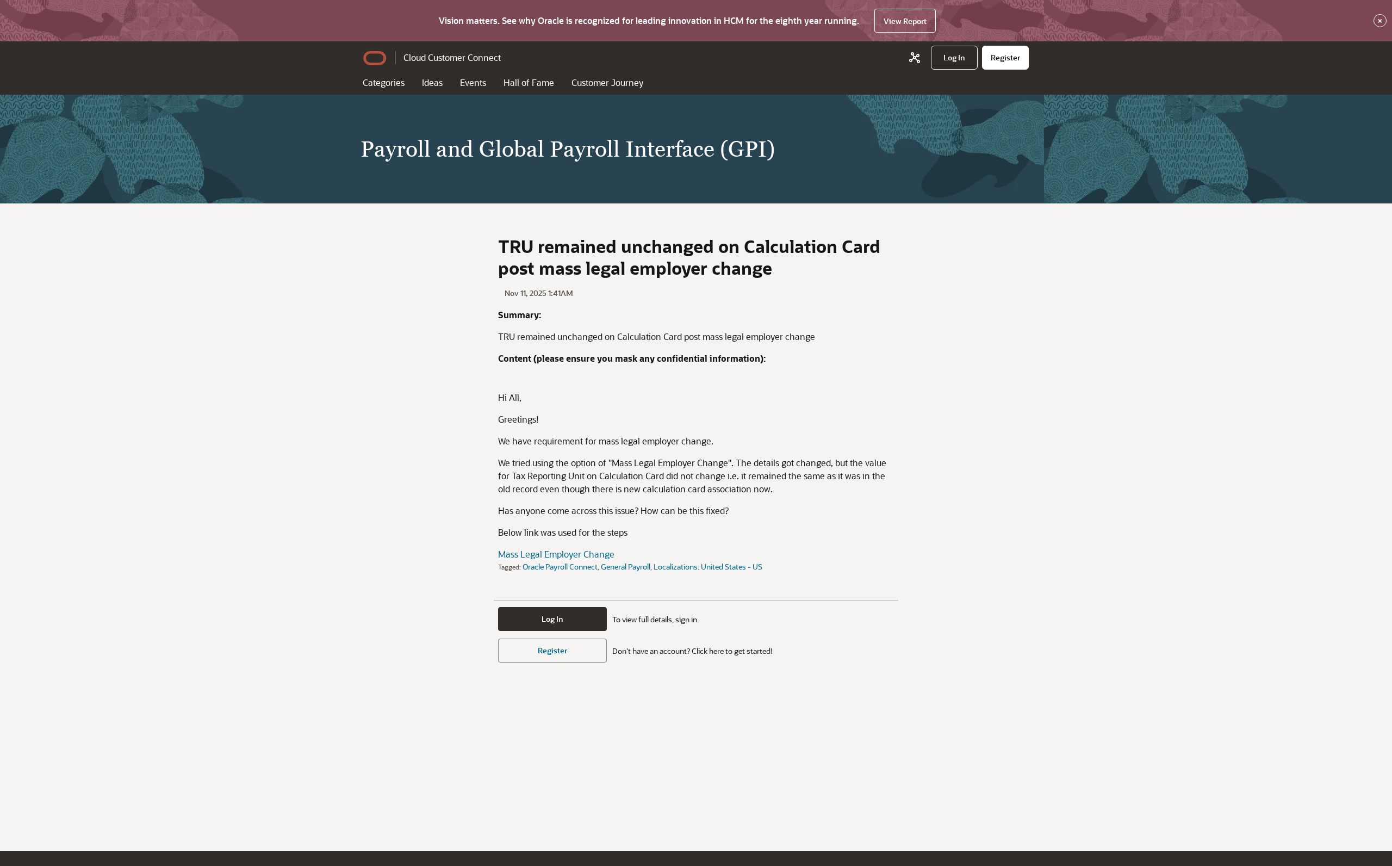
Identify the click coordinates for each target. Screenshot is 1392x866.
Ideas (432, 82)
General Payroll (625, 566)
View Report (905, 21)
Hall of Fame (529, 82)
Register (552, 650)
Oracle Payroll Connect (560, 566)
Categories (384, 82)
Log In (552, 619)
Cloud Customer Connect (452, 57)
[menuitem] (954, 58)
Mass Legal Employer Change (556, 554)
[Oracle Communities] (914, 57)
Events (473, 82)
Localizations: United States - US (708, 566)
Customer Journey (607, 82)
